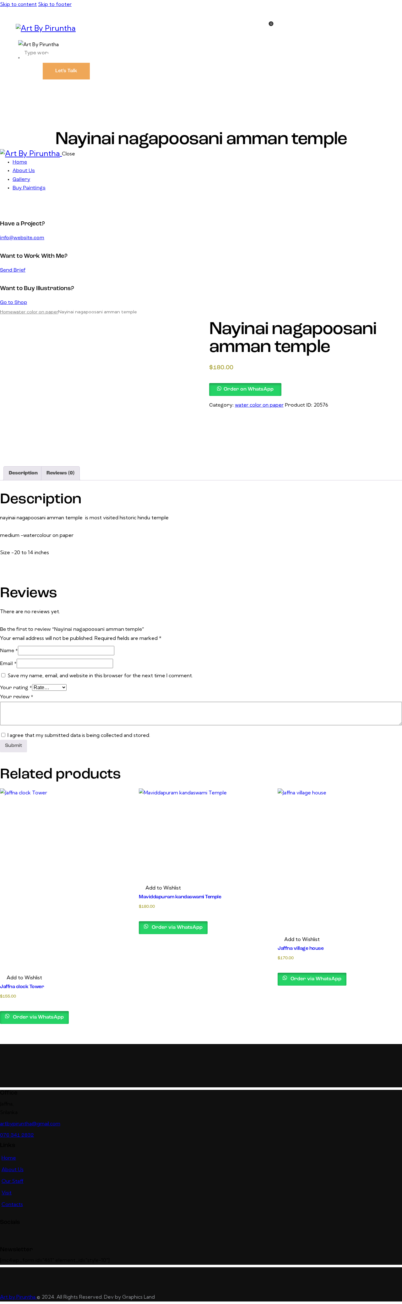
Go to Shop (13, 302)
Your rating (16, 687)
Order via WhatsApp (38, 1017)
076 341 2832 (17, 1135)
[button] (245, 389)
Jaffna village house (300, 948)
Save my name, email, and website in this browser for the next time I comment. (100, 675)
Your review (16, 697)
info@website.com (22, 238)
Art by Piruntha (18, 1297)
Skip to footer (55, 4)
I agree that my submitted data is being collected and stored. (79, 735)
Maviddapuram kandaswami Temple (180, 897)
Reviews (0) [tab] (60, 473)
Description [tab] (23, 473)
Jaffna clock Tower (22, 986)
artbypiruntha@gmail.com (30, 1123)
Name (9, 650)
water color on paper (35, 312)
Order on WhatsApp (249, 389)
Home (6, 312)
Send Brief (12, 270)
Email (8, 663)
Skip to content (18, 4)
